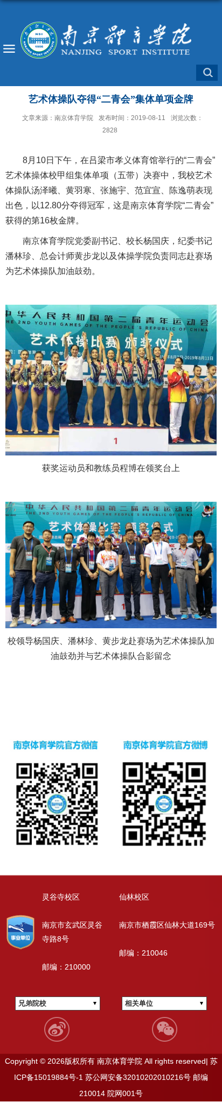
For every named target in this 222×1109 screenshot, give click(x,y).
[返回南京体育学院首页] (111, 40)
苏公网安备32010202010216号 (137, 1077)
